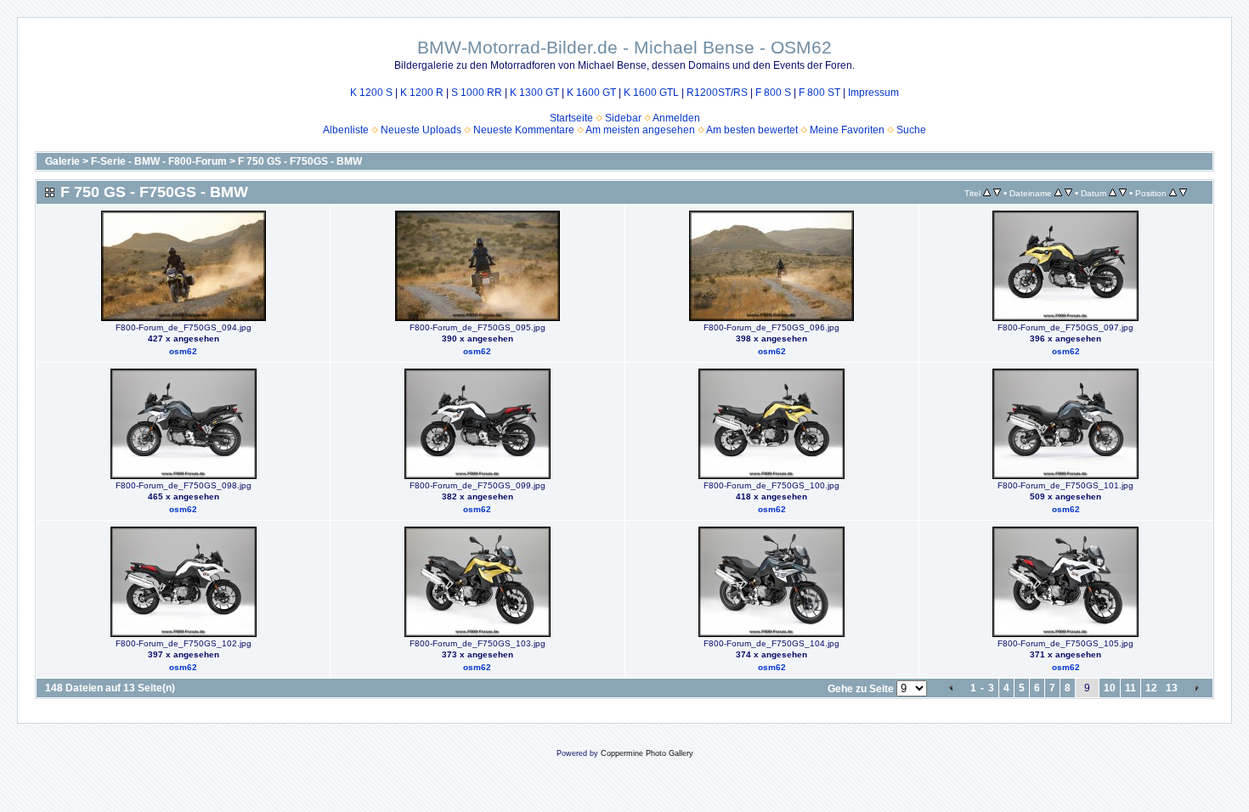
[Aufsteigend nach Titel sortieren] (987, 193)
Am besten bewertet (752, 130)
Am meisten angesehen (640, 130)
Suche (911, 130)
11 (1130, 688)
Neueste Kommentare (523, 130)
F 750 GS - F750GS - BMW (300, 161)
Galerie (62, 161)
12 (1151, 688)
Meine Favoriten (847, 130)
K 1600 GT (591, 93)
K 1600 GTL (651, 93)
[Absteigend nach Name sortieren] (1068, 193)
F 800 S (773, 93)
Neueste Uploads (421, 130)
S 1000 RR (476, 93)
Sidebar (623, 118)
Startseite (571, 118)
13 (1172, 688)
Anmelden (676, 118)
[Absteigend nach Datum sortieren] (1123, 193)
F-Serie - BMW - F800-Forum (159, 161)
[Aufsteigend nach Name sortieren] (1058, 193)
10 (1110, 688)
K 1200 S (371, 93)
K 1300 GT (534, 93)
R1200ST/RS (717, 93)
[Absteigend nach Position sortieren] (1183, 193)
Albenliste (346, 130)
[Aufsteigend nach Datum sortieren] (1112, 193)
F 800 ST (819, 93)
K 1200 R (422, 93)
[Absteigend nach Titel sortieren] (997, 193)
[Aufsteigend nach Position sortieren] (1173, 193)
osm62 (183, 351)
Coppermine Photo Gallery (647, 753)
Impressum (873, 93)
